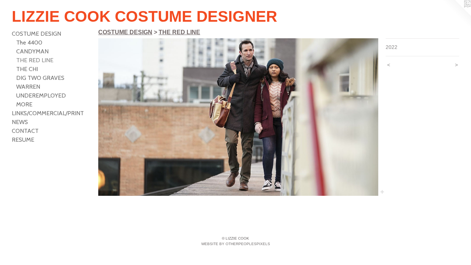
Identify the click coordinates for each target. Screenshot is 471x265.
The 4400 (29, 42)
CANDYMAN (32, 51)
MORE (24, 104)
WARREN (28, 86)
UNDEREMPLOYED (41, 95)
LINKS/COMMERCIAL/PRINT (48, 113)
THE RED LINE (34, 60)
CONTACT (25, 130)
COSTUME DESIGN (36, 33)
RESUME (23, 139)
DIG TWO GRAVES (40, 77)
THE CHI (27, 69)
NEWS (20, 122)
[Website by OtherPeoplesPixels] (456, 14)
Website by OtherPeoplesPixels (235, 244)
